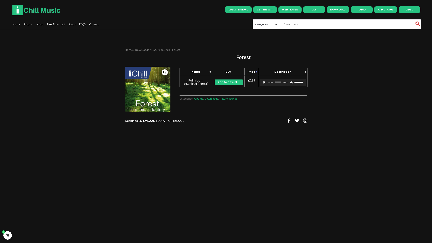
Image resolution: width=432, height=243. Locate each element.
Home (16, 24)
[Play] (264, 82)
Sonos (72, 24)
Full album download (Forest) (195, 82)
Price (251, 71)
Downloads (142, 49)
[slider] (299, 82)
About (40, 24)
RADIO (362, 9)
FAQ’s (82, 24)
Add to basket (227, 82)
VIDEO (409, 9)
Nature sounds (160, 49)
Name (196, 71)
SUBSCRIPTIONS (238, 9)
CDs (314, 9)
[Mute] (291, 82)
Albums (198, 98)
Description (282, 71)
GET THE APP (265, 9)
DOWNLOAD (338, 9)
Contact (94, 24)
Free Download (56, 24)
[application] (283, 82)
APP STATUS (385, 9)
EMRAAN (148, 121)
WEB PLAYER (290, 9)
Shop (26, 24)
